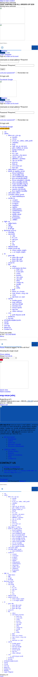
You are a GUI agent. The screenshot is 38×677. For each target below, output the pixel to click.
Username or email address (14, 60)
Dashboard (12, 439)
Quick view (4, 390)
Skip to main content (7, 1)
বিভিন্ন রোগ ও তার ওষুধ (14, 135)
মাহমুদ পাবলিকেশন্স (17, 302)
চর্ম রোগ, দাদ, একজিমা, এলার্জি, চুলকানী (22, 141)
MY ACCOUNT (9, 437)
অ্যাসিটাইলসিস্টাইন (17, 211)
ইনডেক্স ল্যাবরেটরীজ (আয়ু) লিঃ (20, 184)
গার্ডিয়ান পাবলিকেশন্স (17, 311)
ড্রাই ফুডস (15, 239)
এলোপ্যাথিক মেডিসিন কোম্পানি (16, 195)
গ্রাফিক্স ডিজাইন (12, 223)
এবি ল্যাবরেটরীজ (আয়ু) (18, 175)
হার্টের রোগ (15, 164)
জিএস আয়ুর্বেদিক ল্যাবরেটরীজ (19, 191)
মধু (13, 243)
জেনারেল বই (11, 263)
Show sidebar (5, 354)
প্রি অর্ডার (10, 318)
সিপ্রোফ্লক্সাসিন (16, 218)
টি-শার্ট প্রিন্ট (11, 229)
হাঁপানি (13, 144)
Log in (2, 69)
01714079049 (11, 334)
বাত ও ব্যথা (15, 153)
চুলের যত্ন (15, 162)
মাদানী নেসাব (19, 270)
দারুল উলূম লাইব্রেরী (17, 304)
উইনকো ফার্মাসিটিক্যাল (18, 173)
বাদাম (13, 241)
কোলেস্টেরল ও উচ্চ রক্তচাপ (19, 155)
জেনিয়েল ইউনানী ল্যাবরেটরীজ (19, 186)
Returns (11, 453)
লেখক (9, 313)
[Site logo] (12, 23)
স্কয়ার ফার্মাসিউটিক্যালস (18, 196)
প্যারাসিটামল (15, 205)
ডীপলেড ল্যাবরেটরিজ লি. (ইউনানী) (21, 180)
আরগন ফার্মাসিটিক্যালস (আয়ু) (19, 177)
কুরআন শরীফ (11, 256)
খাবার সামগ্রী (11, 234)
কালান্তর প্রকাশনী (17, 308)
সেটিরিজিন (14, 220)
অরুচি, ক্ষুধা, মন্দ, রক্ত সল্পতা (19, 146)
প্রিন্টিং (9, 225)
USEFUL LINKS (10, 449)
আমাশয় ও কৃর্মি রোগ (17, 157)
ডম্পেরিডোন (15, 204)
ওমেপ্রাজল (15, 200)
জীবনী (13, 290)
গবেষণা (14, 295)
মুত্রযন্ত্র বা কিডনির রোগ (18, 150)
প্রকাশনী (10, 299)
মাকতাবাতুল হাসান (16, 306)
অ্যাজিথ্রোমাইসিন (16, 209)
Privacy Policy (13, 451)
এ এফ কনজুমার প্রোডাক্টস (18, 252)
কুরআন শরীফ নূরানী (17, 259)
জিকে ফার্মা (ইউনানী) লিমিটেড (19, 178)
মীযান (17, 286)
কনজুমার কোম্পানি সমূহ (14, 248)
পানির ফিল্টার (11, 232)
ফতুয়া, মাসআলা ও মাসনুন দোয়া (20, 293)
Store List (11, 442)
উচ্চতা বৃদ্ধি (15, 168)
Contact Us (12, 458)
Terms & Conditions (15, 455)
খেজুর (13, 236)
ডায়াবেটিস (14, 137)
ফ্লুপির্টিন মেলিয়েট (16, 214)
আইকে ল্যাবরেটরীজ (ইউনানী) (19, 182)
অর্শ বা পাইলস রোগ (17, 166)
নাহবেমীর (18, 284)
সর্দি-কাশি (14, 152)
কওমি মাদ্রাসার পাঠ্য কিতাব (19, 268)
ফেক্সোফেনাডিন (16, 213)
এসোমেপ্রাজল (15, 202)
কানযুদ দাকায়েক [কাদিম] (7, 396)
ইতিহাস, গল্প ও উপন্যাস (18, 291)
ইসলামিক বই (11, 317)
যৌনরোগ (14, 139)
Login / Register (8, 672)
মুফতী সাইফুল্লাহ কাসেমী (18, 315)
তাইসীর (18, 288)
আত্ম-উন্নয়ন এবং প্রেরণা (18, 297)
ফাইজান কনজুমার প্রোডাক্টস (19, 250)
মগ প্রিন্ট (10, 227)
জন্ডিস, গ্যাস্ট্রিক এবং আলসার (20, 148)
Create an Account (11, 56)
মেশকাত (18, 274)
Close (1, 676)
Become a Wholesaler (16, 446)
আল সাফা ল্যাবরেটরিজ (18, 187)
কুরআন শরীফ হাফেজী (17, 257)
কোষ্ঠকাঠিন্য (15, 143)
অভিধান (14, 266)
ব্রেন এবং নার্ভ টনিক (17, 160)
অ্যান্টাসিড (14, 207)
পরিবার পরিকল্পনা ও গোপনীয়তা (15, 169)
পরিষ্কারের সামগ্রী (12, 247)
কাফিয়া (18, 281)
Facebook (4, 79)
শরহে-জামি (19, 279)
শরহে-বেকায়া (19, 277)
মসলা (13, 245)
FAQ (9, 457)
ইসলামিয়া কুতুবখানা (17, 300)
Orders (10, 441)
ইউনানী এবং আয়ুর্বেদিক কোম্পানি (16, 171)
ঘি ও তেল (14, 238)
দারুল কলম (15, 309)
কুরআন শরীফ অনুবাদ (17, 261)
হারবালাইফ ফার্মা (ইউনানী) (19, 189)
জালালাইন (18, 275)
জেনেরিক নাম (11, 198)
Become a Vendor (14, 444)
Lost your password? (7, 73)
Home (2, 347)
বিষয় (9, 265)
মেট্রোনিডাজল (15, 216)
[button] (4, 405)
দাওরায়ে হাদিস (20, 272)
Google (10, 79)
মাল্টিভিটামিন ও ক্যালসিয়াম (18, 159)
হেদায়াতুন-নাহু (19, 282)
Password (7, 65)
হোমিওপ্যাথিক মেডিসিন (14, 193)
